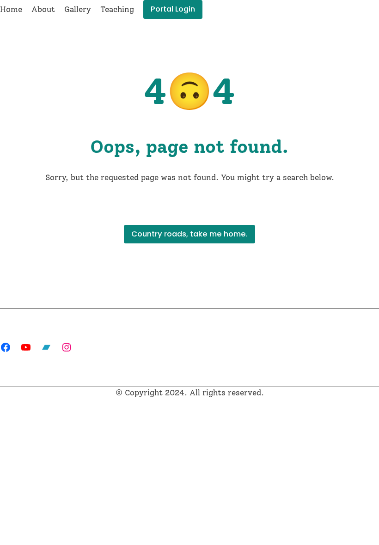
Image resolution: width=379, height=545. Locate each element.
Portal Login (173, 9)
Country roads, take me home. (189, 234)
